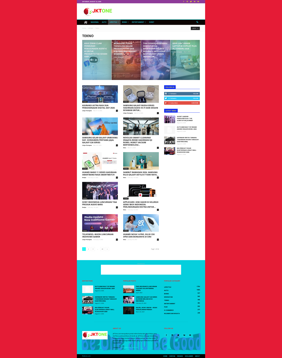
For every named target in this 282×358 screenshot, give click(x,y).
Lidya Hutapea (89, 60)
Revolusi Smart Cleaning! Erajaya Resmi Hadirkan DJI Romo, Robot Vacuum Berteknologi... (137, 141)
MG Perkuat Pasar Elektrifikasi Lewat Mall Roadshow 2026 (186, 150)
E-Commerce (168, 310)
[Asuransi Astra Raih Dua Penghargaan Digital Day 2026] (100, 94)
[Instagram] (187, 1)
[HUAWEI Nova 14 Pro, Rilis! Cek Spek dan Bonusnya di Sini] (141, 223)
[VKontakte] (194, 1)
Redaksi (180, 356)
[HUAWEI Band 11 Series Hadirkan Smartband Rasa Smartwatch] (100, 161)
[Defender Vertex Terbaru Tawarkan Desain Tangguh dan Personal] (169, 140)
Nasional (95, 22)
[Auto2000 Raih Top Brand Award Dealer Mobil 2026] (169, 130)
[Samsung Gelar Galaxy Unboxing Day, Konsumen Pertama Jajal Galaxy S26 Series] (100, 126)
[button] (197, 22)
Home (165, 356)
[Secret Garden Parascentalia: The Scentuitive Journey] (169, 119)
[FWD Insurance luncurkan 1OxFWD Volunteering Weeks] (128, 289)
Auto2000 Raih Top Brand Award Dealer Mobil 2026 (187, 128)
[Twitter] (191, 1)
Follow (195, 93)
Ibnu (124, 147)
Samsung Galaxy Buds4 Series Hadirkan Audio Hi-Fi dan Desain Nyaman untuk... (140, 108)
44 (102, 249)
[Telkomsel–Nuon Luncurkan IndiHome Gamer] (100, 223)
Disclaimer (189, 356)
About (197, 356)
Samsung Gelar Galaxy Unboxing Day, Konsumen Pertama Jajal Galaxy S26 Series (100, 140)
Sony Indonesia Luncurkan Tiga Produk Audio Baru (99, 203)
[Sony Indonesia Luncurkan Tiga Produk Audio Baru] (100, 191)
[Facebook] (183, 1)
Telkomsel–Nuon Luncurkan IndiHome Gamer (97, 235)
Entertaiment (138, 22)
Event (151, 22)
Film (165, 307)
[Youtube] (198, 1)
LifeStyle (113, 22)
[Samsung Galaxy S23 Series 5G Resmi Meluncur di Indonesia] (128, 300)
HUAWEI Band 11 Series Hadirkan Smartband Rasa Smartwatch (99, 173)
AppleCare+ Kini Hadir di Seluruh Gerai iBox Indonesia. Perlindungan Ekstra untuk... (140, 204)
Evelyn (84, 177)
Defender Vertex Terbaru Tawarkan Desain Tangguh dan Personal (188, 140)
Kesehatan (168, 297)
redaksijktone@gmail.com (129, 347)
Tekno (85, 102)
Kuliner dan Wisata (172, 313)
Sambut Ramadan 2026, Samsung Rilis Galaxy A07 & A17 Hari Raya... (140, 173)
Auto (104, 22)
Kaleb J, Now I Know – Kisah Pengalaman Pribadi (146, 308)
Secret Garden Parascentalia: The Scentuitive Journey (185, 118)
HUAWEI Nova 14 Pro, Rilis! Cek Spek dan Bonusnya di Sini (139, 235)
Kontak (172, 356)
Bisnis (124, 22)
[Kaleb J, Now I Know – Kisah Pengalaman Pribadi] (128, 310)
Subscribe (194, 103)
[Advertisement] (160, 11)
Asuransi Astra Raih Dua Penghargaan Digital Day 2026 (98, 106)
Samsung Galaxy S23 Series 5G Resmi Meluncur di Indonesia (146, 299)
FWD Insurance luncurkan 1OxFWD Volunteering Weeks (146, 288)
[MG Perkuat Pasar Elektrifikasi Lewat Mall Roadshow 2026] (169, 151)
